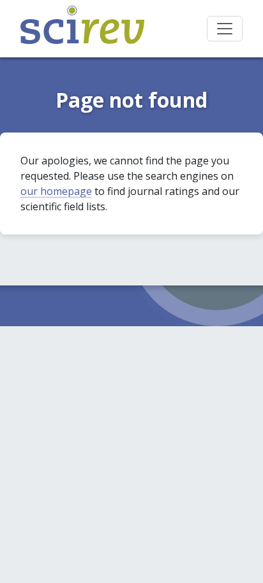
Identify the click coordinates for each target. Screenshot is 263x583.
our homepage (56, 191)
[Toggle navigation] (225, 28)
